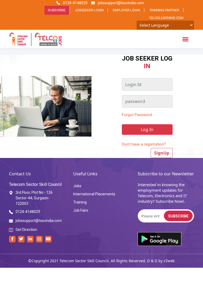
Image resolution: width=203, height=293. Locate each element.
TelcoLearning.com (166, 18)
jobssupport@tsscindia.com (120, 3)
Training (80, 202)
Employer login (126, 10)
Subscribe (57, 10)
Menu (186, 39)
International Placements (94, 194)
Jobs (77, 186)
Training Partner (164, 10)
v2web (169, 261)
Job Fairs (80, 210)
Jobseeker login (89, 10)
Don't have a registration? (144, 144)
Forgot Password (137, 114)
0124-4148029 (74, 3)
